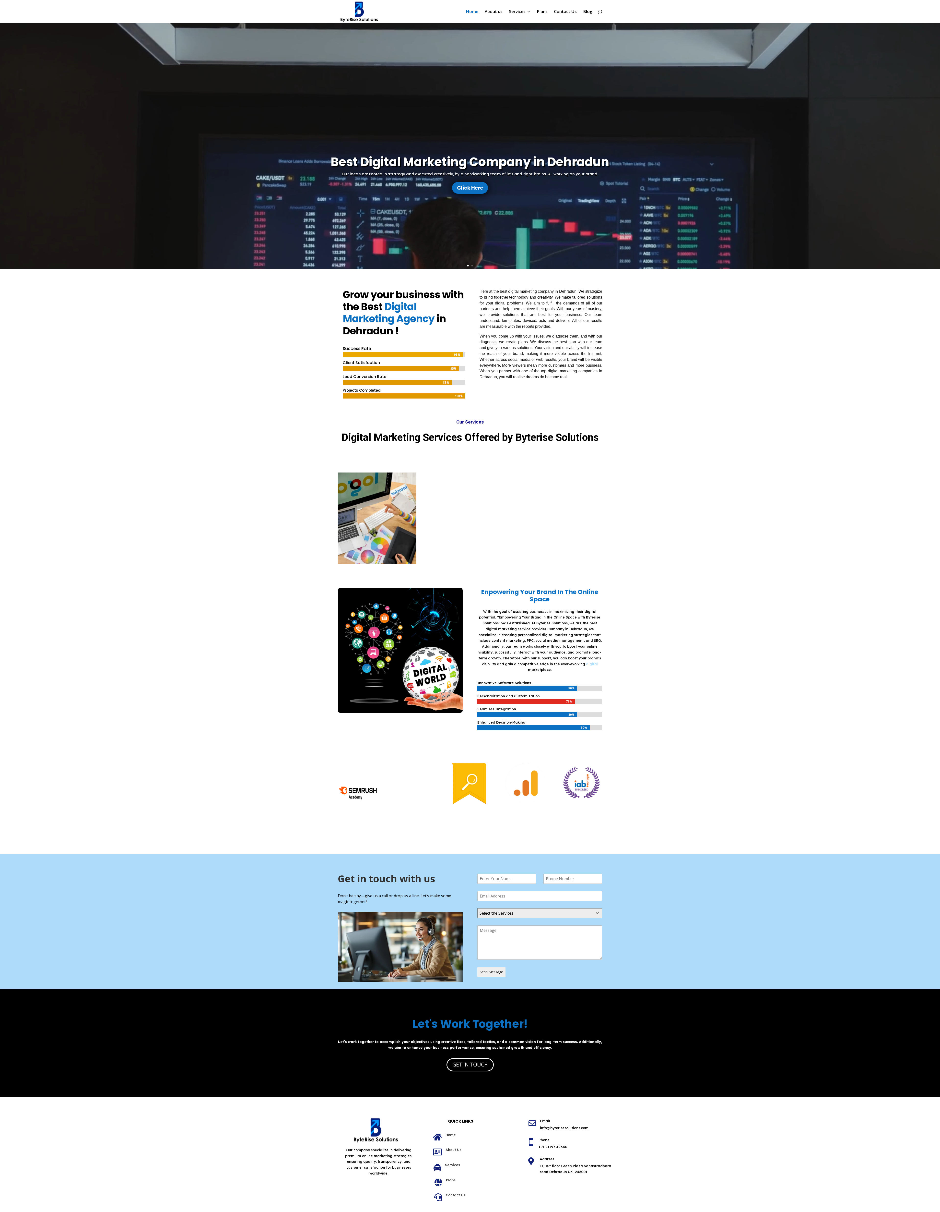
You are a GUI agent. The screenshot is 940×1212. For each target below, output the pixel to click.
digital (592, 664)
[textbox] (535, 913)
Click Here (470, 187)
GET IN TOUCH (470, 1064)
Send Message (491, 972)
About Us (453, 1150)
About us (494, 12)
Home (472, 12)
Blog (587, 12)
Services (517, 12)
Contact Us (565, 12)
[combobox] (539, 913)
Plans (542, 12)
